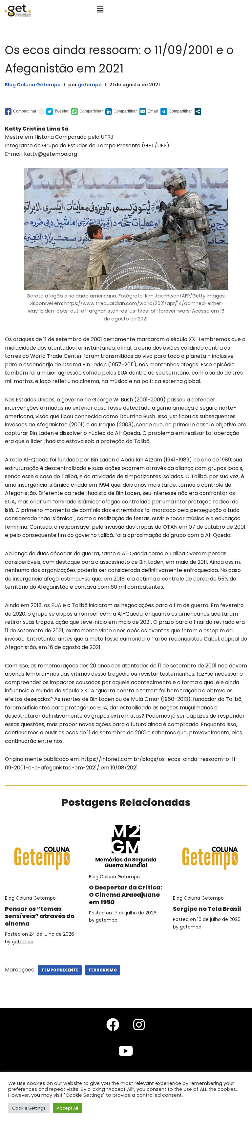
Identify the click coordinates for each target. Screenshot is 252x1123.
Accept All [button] (67, 1108)
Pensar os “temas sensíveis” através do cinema (39, 916)
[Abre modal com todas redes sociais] (198, 111)
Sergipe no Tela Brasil (207, 909)
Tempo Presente (59, 970)
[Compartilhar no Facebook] (20, 111)
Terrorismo (102, 970)
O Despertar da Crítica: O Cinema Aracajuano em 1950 (125, 894)
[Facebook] (113, 1024)
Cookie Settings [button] (29, 1108)
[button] (100, 9)
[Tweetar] (57, 111)
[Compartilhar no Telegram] (176, 111)
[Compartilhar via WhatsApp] (87, 111)
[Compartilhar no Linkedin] (121, 111)
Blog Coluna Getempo (33, 84)
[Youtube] (126, 1051)
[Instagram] (139, 1024)
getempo (90, 84)
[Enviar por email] (148, 111)
